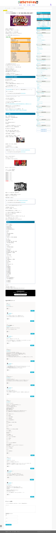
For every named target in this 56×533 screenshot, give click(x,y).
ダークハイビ (38, 57)
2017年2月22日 (23, 93)
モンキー (39, 25)
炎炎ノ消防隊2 (39, 97)
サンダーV (38, 94)
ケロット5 (38, 54)
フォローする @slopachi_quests (20, 294)
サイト (6, 521)
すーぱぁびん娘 (39, 38)
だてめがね (9, 313)
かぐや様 (39, 23)
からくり (43, 23)
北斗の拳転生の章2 (39, 107)
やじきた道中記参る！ (40, 34)
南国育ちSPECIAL (39, 53)
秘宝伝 (38, 113)
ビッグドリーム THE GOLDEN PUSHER (42, 69)
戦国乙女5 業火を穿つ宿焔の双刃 (41, 60)
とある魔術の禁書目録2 (40, 35)
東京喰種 (39, 22)
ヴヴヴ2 (43, 24)
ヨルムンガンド (39, 85)
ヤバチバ (38, 50)
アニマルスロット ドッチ (40, 79)
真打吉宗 (38, 84)
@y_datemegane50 (9, 89)
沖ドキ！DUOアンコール (40, 116)
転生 (48, 21)
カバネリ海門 (39, 21)
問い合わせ (18, 531)
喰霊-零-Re (38, 31)
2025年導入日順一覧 (43, 129)
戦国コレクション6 (39, 47)
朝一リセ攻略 (14, 531)
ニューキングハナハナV (40, 110)
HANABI (38, 104)
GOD (48, 23)
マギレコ (48, 24)
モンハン (39, 24)
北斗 (43, 21)
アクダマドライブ (39, 82)
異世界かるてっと (39, 88)
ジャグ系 (48, 25)
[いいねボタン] (7, 308)
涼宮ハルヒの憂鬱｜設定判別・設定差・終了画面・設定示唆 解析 (16, 110)
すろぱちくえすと (43, 531)
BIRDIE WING (39, 63)
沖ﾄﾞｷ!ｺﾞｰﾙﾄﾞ (43, 25)
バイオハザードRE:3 (39, 72)
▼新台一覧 (7, 531)
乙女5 (48, 22)
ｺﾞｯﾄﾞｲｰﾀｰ (43, 22)
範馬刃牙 (38, 100)
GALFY (38, 66)
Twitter (10, 531)
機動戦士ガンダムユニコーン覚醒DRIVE (42, 78)
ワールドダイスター (39, 41)
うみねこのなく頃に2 (40, 103)
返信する (32, 310)
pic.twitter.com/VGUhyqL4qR (23, 200)
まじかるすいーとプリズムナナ (41, 122)
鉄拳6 (37, 109)
